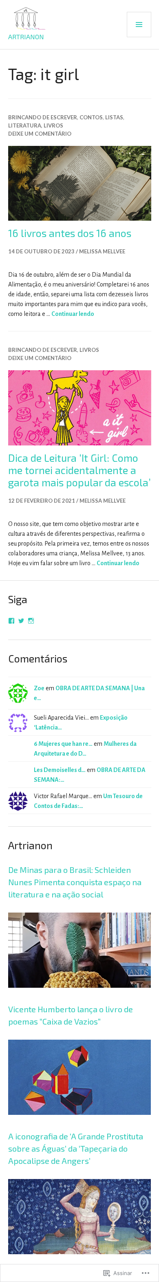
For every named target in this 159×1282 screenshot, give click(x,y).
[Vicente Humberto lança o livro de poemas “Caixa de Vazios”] (79, 1125)
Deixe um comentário (39, 133)
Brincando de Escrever (42, 117)
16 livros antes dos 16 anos (69, 233)
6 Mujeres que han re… (63, 744)
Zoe (39, 688)
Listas (114, 117)
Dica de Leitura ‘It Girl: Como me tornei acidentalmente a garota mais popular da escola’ (79, 470)
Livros (53, 125)
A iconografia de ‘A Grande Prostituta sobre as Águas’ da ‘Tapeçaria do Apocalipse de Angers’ (75, 1148)
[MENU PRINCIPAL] (139, 24)
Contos (91, 117)
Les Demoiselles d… (60, 770)
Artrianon (26, 36)
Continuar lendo (72, 314)
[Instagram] (31, 621)
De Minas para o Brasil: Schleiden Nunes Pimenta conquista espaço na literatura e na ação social (74, 882)
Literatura (24, 125)
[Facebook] (11, 621)
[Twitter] (21, 621)
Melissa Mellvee (102, 251)
